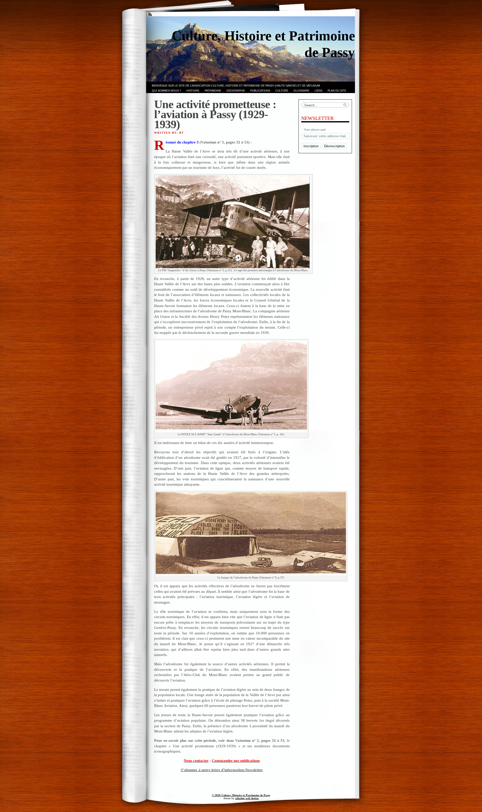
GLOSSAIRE (301, 90)
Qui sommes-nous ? (166, 90)
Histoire (192, 90)
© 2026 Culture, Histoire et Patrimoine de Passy (241, 795)
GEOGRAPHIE (235, 90)
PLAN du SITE (337, 90)
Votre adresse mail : (315, 129)
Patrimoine (213, 90)
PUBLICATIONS (260, 90)
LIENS (318, 90)
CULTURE (281, 90)
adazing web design (247, 798)
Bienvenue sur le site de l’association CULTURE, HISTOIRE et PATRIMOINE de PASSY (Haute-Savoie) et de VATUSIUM (236, 85)
